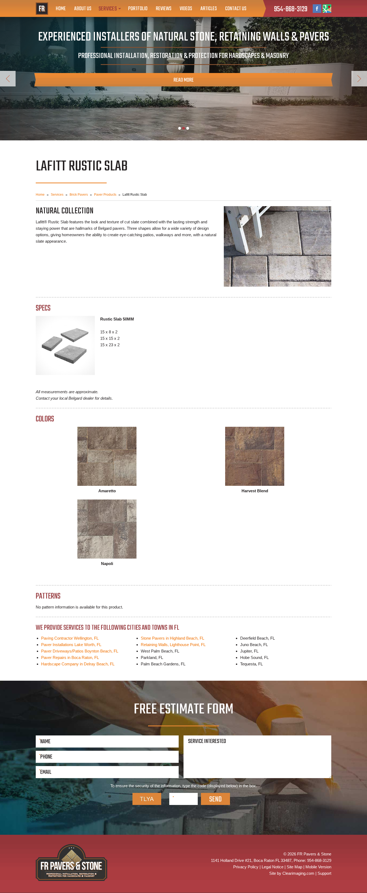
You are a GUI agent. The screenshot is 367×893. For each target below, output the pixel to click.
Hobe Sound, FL (254, 657)
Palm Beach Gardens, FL (163, 664)
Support (324, 873)
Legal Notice (272, 867)
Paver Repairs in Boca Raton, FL (70, 657)
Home (61, 9)
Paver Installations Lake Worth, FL (71, 644)
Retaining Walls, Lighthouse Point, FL (173, 644)
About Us (82, 9)
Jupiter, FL (249, 651)
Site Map (294, 867)
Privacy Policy (245, 867)
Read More (184, 80)
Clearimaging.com (298, 873)
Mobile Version (318, 867)
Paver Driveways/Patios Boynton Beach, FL (79, 651)
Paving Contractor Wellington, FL (70, 638)
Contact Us (235, 9)
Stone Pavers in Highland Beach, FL (172, 638)
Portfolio (137, 9)
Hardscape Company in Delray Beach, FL (77, 664)
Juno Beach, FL (254, 644)
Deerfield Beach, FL (257, 638)
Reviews (163, 9)
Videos (186, 9)
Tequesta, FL (251, 664)
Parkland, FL (152, 657)
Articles (208, 9)
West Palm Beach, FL (160, 651)
